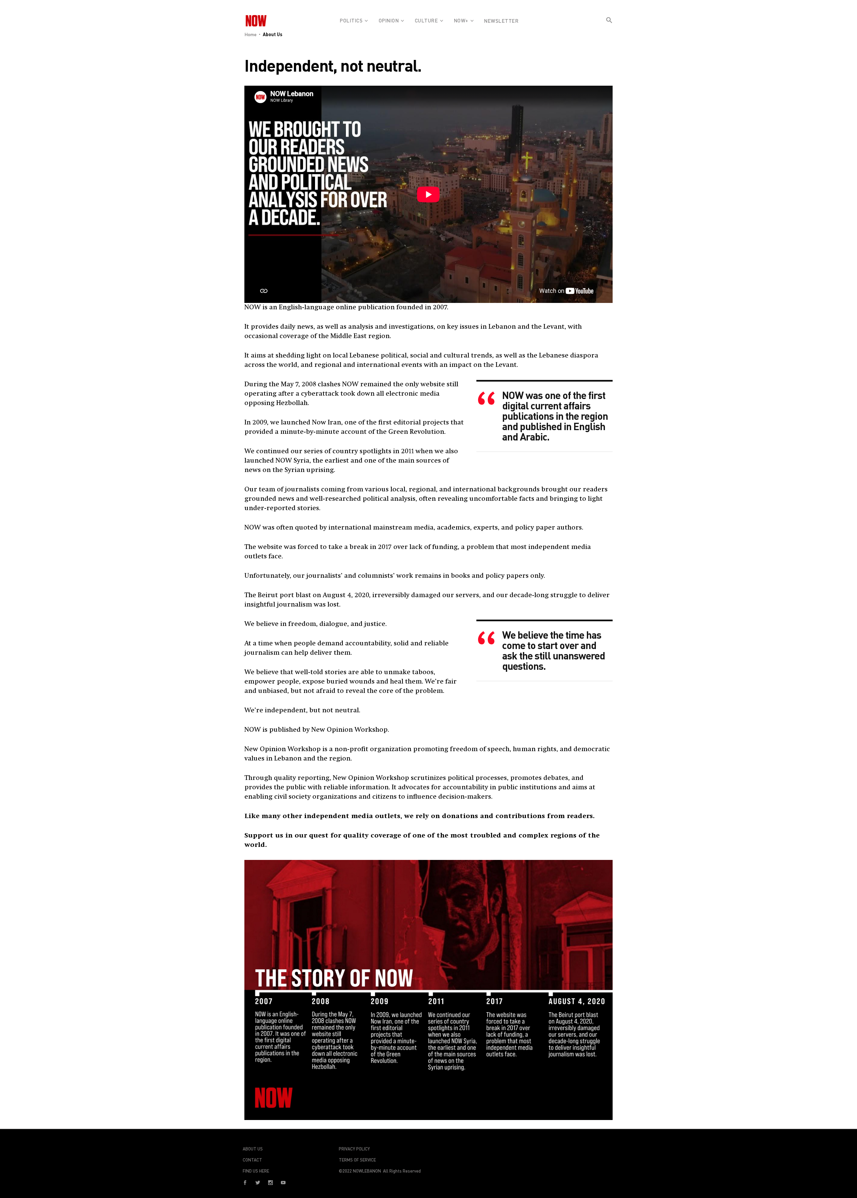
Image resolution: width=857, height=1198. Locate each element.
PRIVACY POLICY (354, 1148)
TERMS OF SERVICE (357, 1160)
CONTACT (252, 1160)
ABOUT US (253, 1148)
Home (250, 34)
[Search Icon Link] (609, 26)
